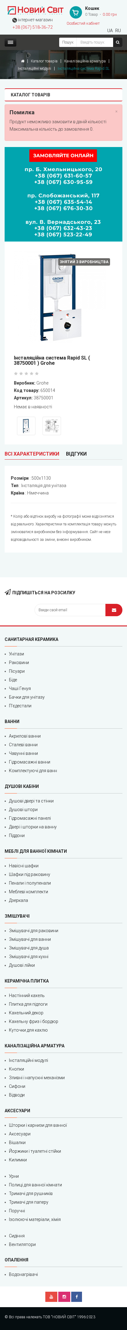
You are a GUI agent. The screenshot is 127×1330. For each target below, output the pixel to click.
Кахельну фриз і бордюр (33, 1021)
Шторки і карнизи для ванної (38, 1125)
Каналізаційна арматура (85, 61)
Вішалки (17, 1142)
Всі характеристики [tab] (32, 454)
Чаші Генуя (20, 688)
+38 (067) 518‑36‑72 (33, 27)
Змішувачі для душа (29, 947)
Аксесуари (20, 1133)
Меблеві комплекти (28, 891)
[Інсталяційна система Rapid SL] (63, 298)
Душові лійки (22, 965)
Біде (13, 679)
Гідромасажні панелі (30, 818)
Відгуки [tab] (76, 454)
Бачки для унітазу (27, 697)
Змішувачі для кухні (28, 956)
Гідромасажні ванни (29, 762)
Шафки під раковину (29, 874)
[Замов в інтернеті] (63, 194)
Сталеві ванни (23, 744)
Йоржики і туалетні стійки (35, 1151)
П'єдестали (20, 705)
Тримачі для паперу (28, 1202)
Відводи (17, 1094)
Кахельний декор (26, 1012)
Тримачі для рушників (31, 1193)
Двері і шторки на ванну (33, 826)
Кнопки (16, 1069)
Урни (14, 1176)
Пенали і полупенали (30, 883)
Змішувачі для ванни (30, 939)
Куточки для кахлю (28, 1030)
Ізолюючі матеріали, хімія (35, 1219)
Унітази (16, 653)
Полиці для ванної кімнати (35, 1184)
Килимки (18, 1159)
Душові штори (23, 809)
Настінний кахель (27, 995)
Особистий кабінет (83, 23)
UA (110, 30)
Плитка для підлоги (28, 1004)
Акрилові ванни (25, 736)
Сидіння (17, 1235)
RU (118, 30)
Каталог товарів (44, 61)
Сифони (17, 1086)
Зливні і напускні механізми (37, 1077)
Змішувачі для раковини (33, 930)
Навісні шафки (24, 865)
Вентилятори (22, 1244)
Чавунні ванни (23, 753)
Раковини (19, 662)
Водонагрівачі (23, 1274)
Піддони (17, 835)
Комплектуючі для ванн (33, 770)
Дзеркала (18, 900)
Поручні (17, 1210)
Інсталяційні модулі (34, 68)
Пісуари (17, 671)
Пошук (67, 42)
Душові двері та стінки (31, 800)
